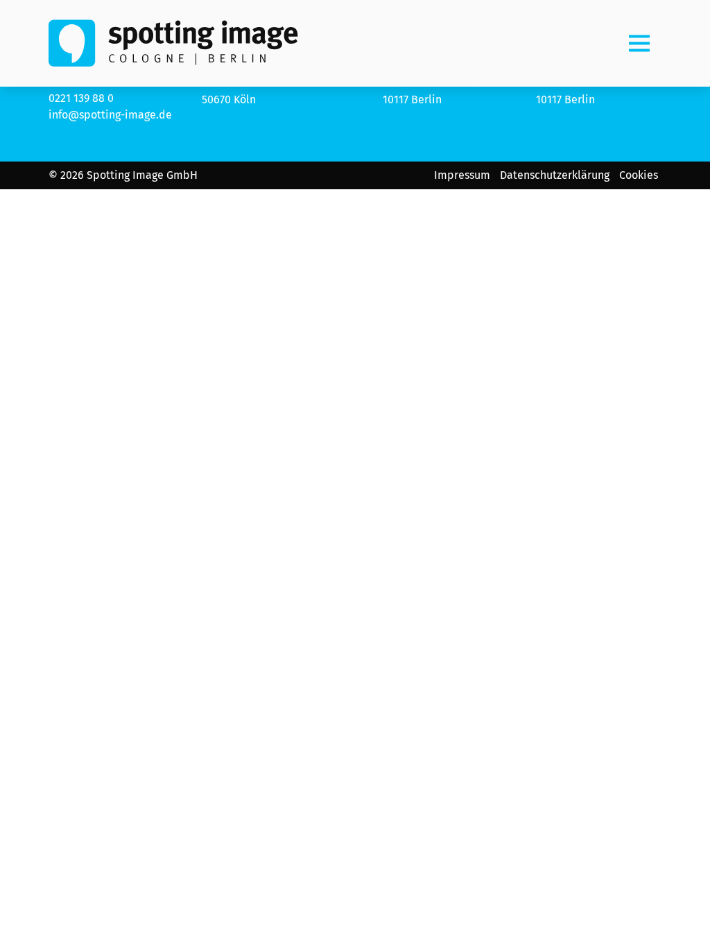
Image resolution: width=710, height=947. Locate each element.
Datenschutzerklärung (554, 175)
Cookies (638, 175)
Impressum (462, 175)
